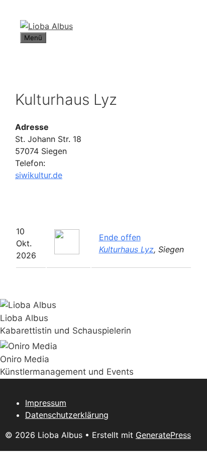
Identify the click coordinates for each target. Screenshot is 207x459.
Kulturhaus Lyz (126, 249)
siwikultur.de (38, 175)
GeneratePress (163, 435)
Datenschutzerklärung (67, 415)
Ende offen (120, 237)
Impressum (45, 403)
